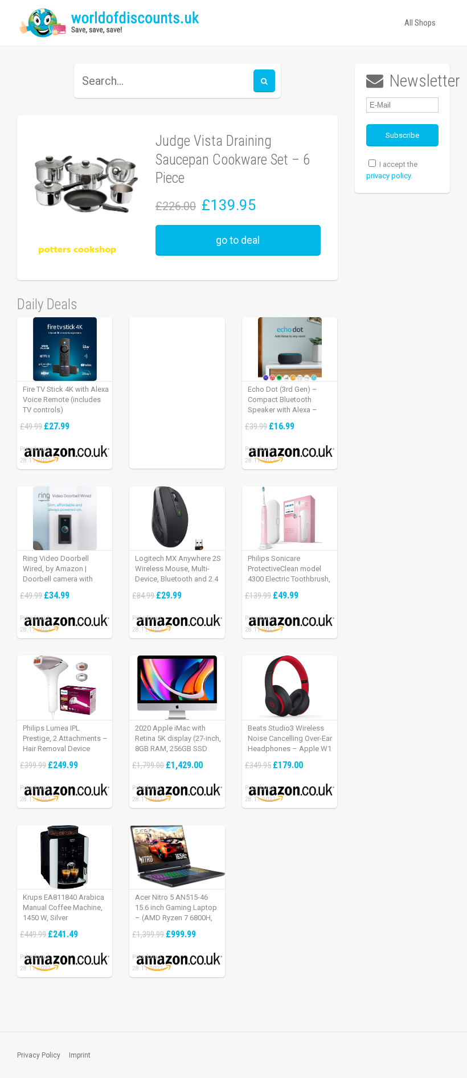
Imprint (80, 1055)
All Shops (420, 23)
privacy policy (388, 175)
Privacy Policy (38, 1055)
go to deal (238, 240)
